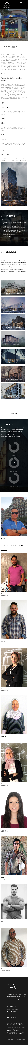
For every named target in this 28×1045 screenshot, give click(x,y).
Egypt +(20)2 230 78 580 (11, 1006)
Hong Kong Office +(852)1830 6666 (13, 1009)
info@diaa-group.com (11, 1017)
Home (7, 29)
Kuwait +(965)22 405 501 (11, 1008)
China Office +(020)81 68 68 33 (12, 1011)
